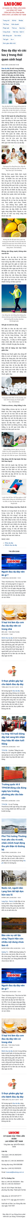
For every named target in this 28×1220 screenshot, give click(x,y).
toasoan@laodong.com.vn (15, 1172)
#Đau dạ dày (9, 543)
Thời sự (14, 28)
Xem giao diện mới (9, 43)
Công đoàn (6, 32)
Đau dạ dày (5, 68)
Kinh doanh (15, 24)
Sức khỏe (17, 36)
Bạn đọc (22, 28)
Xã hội (14, 20)
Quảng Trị (5, 952)
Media (21, 20)
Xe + (12, 39)
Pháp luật (6, 28)
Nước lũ (12, 901)
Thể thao (6, 24)
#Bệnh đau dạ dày (11, 545)
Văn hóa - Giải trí (18, 32)
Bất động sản (7, 36)
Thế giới (5, 39)
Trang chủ (6, 20)
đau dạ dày (16, 691)
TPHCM (4, 750)
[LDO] (14, 562)
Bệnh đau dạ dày (7, 638)
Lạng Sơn (5, 901)
